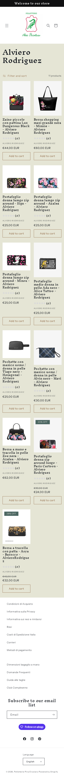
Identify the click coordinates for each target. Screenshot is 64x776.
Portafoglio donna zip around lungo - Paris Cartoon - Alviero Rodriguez (46, 464)
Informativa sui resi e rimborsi (24, 619)
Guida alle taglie (16, 679)
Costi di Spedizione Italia (21, 634)
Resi (9, 626)
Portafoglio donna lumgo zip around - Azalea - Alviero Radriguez (47, 203)
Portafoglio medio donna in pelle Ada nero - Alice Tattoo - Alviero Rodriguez (47, 289)
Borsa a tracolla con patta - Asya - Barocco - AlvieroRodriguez (16, 554)
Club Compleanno (17, 687)
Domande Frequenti (18, 672)
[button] (7, 25)
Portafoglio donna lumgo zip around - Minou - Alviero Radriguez (16, 281)
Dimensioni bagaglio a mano (23, 664)
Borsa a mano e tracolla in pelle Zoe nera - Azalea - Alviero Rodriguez (16, 456)
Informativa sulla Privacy (21, 611)
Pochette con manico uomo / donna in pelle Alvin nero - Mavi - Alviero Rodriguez (47, 377)
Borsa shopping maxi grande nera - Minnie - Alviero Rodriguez (47, 126)
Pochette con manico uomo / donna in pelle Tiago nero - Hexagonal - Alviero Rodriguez (14, 371)
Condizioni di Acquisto (20, 603)
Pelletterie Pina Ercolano (26, 772)
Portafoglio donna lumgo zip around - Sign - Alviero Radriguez (16, 203)
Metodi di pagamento (19, 650)
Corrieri (11, 642)
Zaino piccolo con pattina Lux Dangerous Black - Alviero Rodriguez (16, 126)
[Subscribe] (53, 715)
